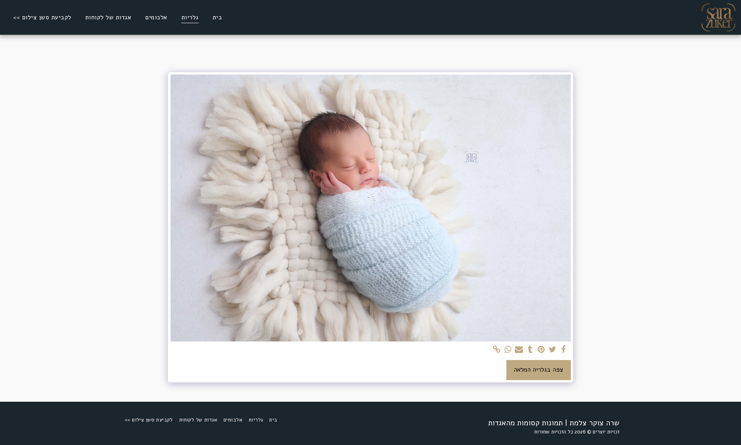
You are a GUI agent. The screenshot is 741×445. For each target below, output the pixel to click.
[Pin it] (541, 349)
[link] (496, 349)
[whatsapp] (508, 349)
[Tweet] (552, 349)
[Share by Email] (519, 349)
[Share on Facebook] (564, 349)
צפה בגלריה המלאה (538, 369)
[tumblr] (530, 349)
